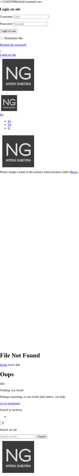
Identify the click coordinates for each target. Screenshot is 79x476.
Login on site (9, 31)
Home (3, 364)
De (9, 124)
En (9, 121)
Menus (73, 172)
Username (6, 16)
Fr (9, 128)
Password (6, 23)
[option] (43, 416)
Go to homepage (10, 403)
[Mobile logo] (18, 474)
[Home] (18, 92)
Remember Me (13, 38)
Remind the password (13, 44)
